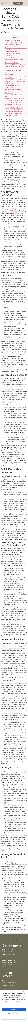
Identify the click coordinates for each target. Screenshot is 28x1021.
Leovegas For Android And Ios (14, 59)
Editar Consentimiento (14, 1013)
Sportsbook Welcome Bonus (13, 110)
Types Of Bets (9, 87)
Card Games (9, 93)
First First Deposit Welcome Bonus (15, 98)
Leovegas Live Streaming (12, 85)
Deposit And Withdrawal (12, 115)
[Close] (25, 991)
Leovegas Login (10, 74)
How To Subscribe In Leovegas (14, 42)
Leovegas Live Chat (11, 51)
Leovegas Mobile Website (12, 44)
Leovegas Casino (10, 57)
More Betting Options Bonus (13, 100)
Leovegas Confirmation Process (14, 106)
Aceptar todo (14, 1009)
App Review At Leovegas (12, 40)
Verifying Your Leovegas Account (15, 80)
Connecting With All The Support (15, 65)
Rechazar (14, 1018)
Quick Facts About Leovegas (13, 46)
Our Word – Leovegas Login (13, 89)
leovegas (12, 210)
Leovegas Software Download (14, 108)
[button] (25, 3)
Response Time (9, 83)
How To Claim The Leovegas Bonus (15, 81)
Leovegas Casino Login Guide (14, 91)
